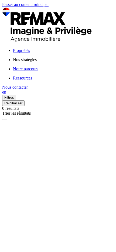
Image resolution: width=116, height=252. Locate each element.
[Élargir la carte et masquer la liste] (4, 119)
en (4, 92)
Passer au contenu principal (25, 4)
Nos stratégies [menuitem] (25, 59)
